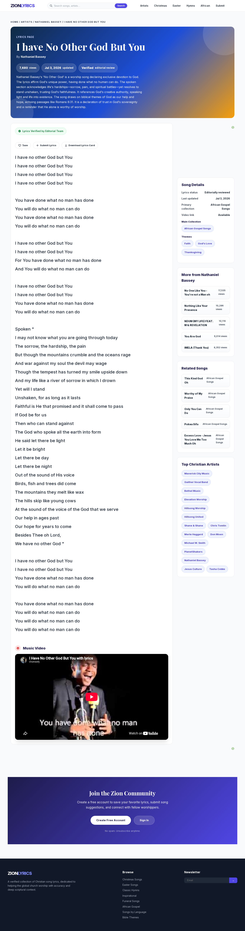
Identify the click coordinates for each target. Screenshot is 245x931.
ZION (23, 5)
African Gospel (131, 906)
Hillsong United (193, 516)
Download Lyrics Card (82, 145)
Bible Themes (130, 917)
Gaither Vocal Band (196, 482)
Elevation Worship (195, 499)
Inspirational (129, 895)
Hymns (191, 5)
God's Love (205, 243)
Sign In (144, 820)
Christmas (160, 5)
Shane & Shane (193, 525)
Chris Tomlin (218, 525)
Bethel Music (192, 490)
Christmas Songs (132, 879)
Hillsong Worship (194, 508)
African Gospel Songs (197, 228)
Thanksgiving (192, 252)
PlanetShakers (193, 551)
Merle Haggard (193, 534)
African (205, 5)
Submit (220, 5)
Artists (144, 5)
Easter (177, 5)
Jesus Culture (193, 569)
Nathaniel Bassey (48, 22)
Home (14, 22)
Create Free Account (110, 820)
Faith (187, 243)
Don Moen (216, 534)
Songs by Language (134, 911)
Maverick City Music (196, 473)
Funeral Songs (131, 901)
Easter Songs (130, 884)
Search (121, 5)
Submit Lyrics (48, 145)
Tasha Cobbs (217, 569)
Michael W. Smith (194, 542)
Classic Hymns (130, 890)
